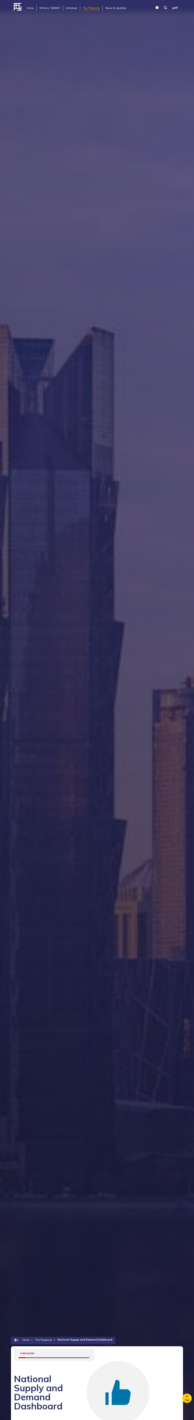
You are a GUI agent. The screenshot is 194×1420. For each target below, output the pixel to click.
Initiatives (71, 8)
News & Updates (115, 8)
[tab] (30, 8)
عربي (175, 7)
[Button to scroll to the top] (187, 1398)
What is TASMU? (49, 8)
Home (30, 8)
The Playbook (91, 8)
